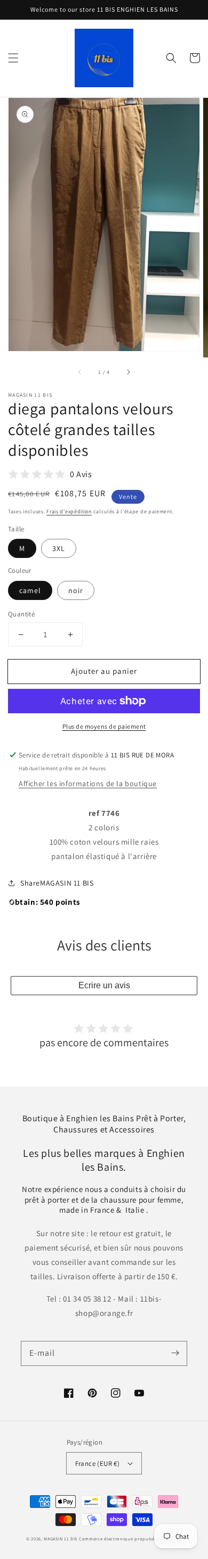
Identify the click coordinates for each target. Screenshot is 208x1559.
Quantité (21, 614)
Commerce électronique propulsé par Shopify (130, 1538)
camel (30, 590)
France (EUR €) (97, 1463)
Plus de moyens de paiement (104, 726)
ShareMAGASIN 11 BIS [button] (56, 883)
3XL (58, 548)
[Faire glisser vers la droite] (128, 372)
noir (75, 590)
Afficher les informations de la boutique (88, 783)
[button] (13, 58)
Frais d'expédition (69, 511)
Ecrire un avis (104, 985)
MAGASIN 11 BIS (61, 1538)
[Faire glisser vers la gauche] (80, 372)
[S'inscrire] (175, 1353)
